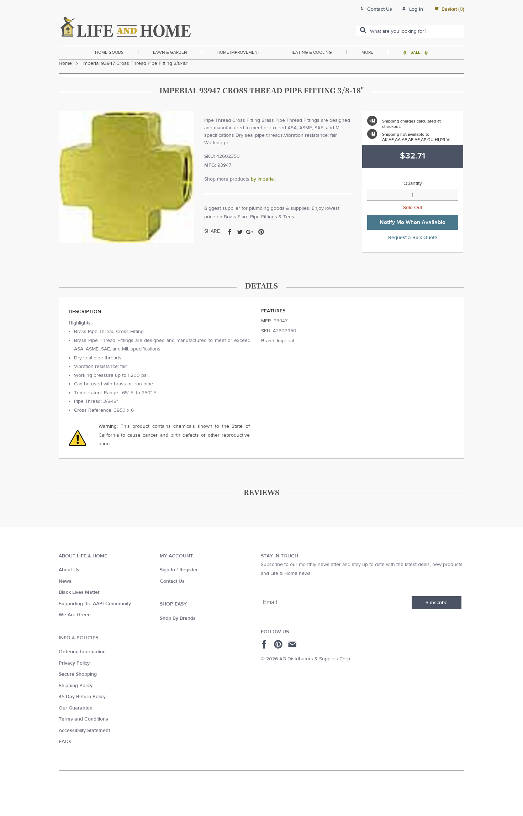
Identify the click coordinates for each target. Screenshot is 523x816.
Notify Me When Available (412, 222)
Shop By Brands (178, 618)
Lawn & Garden (170, 52)
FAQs (65, 741)
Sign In (167, 570)
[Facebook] (265, 644)
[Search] (363, 30)
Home (65, 63)
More (367, 52)
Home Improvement (238, 52)
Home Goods (109, 52)
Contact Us (172, 581)
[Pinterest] (279, 644)
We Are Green (75, 615)
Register (188, 570)
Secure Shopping (78, 674)
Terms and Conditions (83, 719)
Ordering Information (82, 652)
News (65, 581)
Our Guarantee (76, 708)
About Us (69, 570)
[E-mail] (293, 644)
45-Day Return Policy (82, 696)
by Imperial (263, 179)
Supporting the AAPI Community (95, 604)
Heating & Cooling (311, 52)
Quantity (412, 183)
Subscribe (437, 602)
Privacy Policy (74, 663)
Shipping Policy (76, 685)
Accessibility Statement (84, 730)
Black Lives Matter (79, 592)
